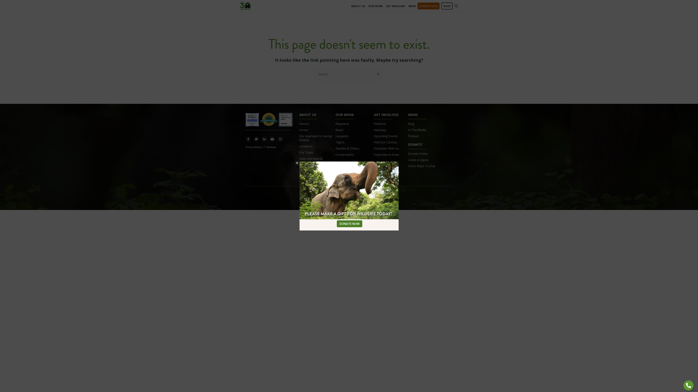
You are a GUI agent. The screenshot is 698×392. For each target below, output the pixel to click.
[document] (349, 196)
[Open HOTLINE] (688, 385)
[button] (297, 163)
